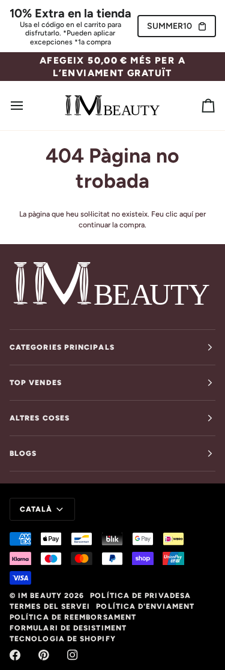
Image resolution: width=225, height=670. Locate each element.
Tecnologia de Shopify (63, 639)
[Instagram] (72, 655)
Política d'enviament (145, 606)
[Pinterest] (43, 655)
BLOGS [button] (23, 453)
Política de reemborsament (73, 617)
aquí (186, 213)
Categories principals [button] (62, 347)
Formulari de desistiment (68, 628)
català (36, 509)
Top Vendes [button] (36, 382)
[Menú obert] (28, 106)
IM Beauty (40, 595)
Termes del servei (50, 606)
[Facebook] (15, 655)
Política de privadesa (140, 595)
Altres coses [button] (40, 418)
